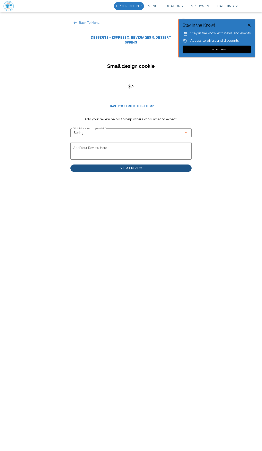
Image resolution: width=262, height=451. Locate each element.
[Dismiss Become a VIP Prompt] (249, 25)
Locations (173, 6)
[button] (228, 6)
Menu (153, 6)
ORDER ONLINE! (129, 6)
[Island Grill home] (21, 6)
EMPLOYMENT (200, 6)
